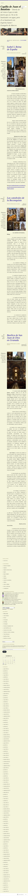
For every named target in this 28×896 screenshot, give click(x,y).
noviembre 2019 (6, 835)
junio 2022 (5, 771)
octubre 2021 (5, 788)
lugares (18, 203)
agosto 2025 (5, 693)
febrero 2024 (5, 730)
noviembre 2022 (6, 761)
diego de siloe (3, 225)
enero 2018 (5, 872)
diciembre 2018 (5, 854)
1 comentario (24, 53)
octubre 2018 (5, 858)
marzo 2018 (5, 868)
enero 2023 (5, 757)
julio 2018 (5, 862)
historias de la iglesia (6, 565)
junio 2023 (5, 747)
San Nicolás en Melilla (12, 604)
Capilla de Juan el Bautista (11, 8)
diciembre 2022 (5, 759)
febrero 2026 (5, 681)
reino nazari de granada (4, 77)
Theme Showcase (6, 634)
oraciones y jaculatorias (7, 580)
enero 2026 (5, 683)
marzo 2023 (5, 753)
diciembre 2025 (5, 685)
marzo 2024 (5, 728)
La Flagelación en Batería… (13, 596)
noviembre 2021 (6, 786)
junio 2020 (5, 821)
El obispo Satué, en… (7, 603)
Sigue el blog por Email (8, 644)
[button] (11, 63)
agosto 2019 (5, 841)
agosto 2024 (5, 718)
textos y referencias (6, 586)
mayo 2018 (5, 864)
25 (3, 663)
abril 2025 (5, 701)
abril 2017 (5, 889)
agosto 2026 (5, 668)
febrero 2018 (5, 870)
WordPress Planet (6, 636)
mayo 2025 (5, 699)
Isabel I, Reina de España (14, 48)
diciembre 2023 (5, 734)
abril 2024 (5, 726)
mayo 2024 (5, 724)
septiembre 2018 (6, 860)
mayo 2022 (5, 773)
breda (2, 357)
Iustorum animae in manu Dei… (14, 600)
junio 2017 (5, 885)
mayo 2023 (5, 749)
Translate (11, 609)
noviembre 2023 (6, 736)
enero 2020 (5, 831)
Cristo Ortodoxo (6, 615)
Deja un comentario (24, 204)
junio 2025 (5, 697)
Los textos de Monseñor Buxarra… (16, 599)
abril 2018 (5, 866)
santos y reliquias (6, 584)
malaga (4, 228)
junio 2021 (5, 796)
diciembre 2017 (5, 874)
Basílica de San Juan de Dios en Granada (14, 338)
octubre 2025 (5, 689)
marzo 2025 (5, 703)
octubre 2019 (5, 837)
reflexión (18, 52)
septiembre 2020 (6, 815)
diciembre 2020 (5, 808)
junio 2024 (5, 722)
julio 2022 (5, 769)
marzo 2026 (5, 679)
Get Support (5, 623)
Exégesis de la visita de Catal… (18, 603)
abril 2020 (5, 825)
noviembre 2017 (6, 876)
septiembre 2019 (6, 839)
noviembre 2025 (6, 687)
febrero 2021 (5, 804)
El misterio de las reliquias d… (14, 594)
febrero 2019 (5, 852)
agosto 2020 (5, 817)
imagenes (5, 567)
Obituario (4, 578)
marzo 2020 (5, 827)
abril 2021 (5, 800)
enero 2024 (5, 732)
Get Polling (5, 621)
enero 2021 (5, 806)
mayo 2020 (5, 823)
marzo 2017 (5, 891)
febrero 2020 (5, 829)
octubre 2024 (5, 714)
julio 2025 (5, 695)
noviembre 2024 (6, 712)
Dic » (6, 664)
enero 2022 (5, 782)
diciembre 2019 (5, 833)
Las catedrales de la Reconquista (15, 199)
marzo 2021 (5, 802)
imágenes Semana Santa (7, 569)
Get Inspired (5, 619)
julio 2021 (5, 794)
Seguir (4, 651)
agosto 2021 (5, 792)
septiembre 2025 (6, 691)
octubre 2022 (5, 763)
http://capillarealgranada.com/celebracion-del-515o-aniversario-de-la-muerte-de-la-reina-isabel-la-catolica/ (16, 187)
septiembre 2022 (6, 765)
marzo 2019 (5, 850)
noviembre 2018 (6, 856)
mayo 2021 (5, 798)
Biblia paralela (5, 613)
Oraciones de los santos (7, 630)
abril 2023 (5, 751)
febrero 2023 (5, 755)
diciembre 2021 (5, 784)
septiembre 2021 (6, 790)
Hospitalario (13, 52)
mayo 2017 (5, 887)
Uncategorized (5, 588)
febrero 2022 (5, 780)
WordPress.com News (7, 638)
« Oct (3, 664)
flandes (4, 357)
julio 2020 (5, 819)
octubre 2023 (5, 738)
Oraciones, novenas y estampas (8, 632)
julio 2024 (5, 720)
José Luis (5, 600)
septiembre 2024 (6, 716)
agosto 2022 (5, 767)
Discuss (4, 617)
